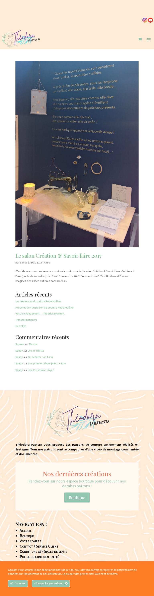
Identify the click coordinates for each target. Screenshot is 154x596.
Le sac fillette (36, 350)
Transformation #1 (26, 320)
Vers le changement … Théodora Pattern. (40, 313)
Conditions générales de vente (43, 551)
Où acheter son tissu (40, 357)
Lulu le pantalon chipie (41, 370)
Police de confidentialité (39, 556)
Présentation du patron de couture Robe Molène (44, 307)
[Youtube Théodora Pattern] (150, 21)
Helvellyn (20, 326)
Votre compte (30, 541)
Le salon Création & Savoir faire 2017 (58, 255)
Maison (33, 344)
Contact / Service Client (39, 546)
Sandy (23, 262)
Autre (47, 262)
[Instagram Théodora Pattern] (144, 21)
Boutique (77, 497)
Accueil (26, 530)
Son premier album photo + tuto (47, 363)
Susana (19, 344)
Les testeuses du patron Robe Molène (38, 301)
